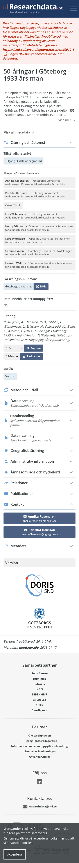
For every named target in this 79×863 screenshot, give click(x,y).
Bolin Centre (39, 673)
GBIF (44, 694)
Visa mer (65, 120)
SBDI (35, 694)
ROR (42, 287)
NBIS (39, 689)
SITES (39, 705)
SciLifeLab (39, 700)
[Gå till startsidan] (32, 9)
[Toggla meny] (73, 9)
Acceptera (14, 854)
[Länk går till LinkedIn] (39, 781)
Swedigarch (39, 710)
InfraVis (39, 684)
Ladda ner (33, 356)
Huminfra (39, 679)
